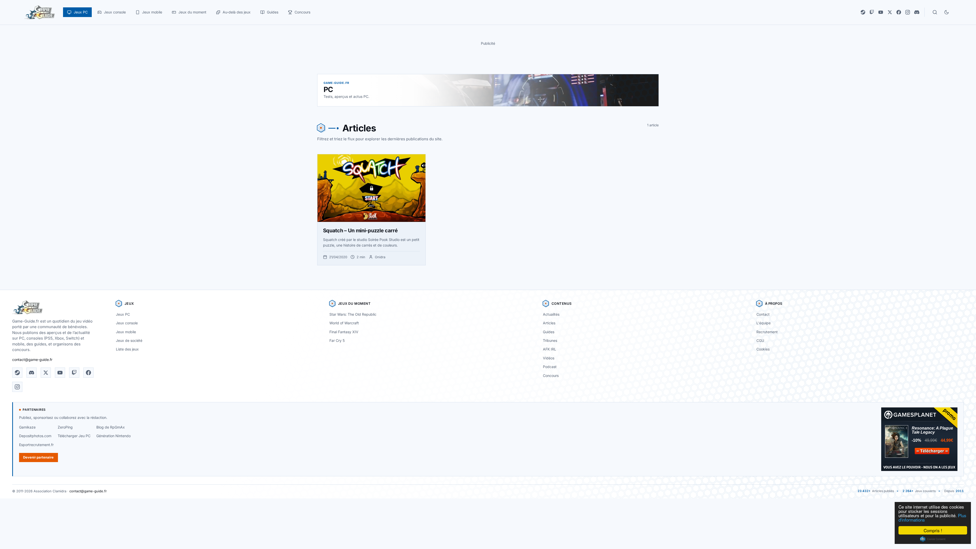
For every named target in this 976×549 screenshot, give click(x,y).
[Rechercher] (935, 12)
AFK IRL (549, 349)
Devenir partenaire (38, 457)
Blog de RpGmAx (110, 427)
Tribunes (550, 340)
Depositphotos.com (35, 436)
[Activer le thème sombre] (946, 12)
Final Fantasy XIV (343, 332)
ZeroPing (65, 427)
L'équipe (763, 323)
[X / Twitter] (890, 12)
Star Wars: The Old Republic (352, 314)
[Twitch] (872, 12)
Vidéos (548, 358)
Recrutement (767, 332)
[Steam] (863, 12)
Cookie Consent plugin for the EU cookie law (933, 539)
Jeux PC (123, 314)
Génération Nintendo (113, 436)
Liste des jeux (127, 349)
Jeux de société (129, 340)
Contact (763, 314)
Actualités (551, 314)
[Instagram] (908, 12)
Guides (548, 332)
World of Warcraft (344, 323)
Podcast (550, 366)
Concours (551, 375)
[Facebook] (899, 12)
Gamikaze (27, 427)
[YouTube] (881, 12)
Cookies (763, 349)
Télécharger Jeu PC (74, 436)
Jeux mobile (126, 332)
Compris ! (933, 530)
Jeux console (127, 323)
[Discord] (916, 12)
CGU (760, 340)
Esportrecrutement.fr (36, 445)
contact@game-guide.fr (32, 359)
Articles (549, 323)
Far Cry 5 (337, 340)
